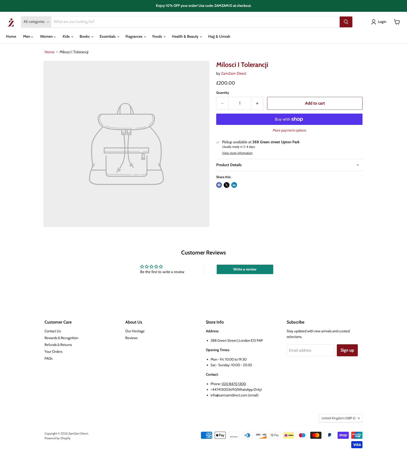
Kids (67, 36)
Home (11, 36)
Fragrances (134, 36)
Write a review (244, 269)
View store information (237, 153)
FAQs (49, 358)
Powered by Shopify (58, 438)
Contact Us (53, 331)
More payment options (289, 130)
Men (27, 36)
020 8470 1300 (234, 384)
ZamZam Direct (233, 73)
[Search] (346, 21)
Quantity (222, 92)
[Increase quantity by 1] (257, 103)
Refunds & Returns (58, 345)
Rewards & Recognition (61, 338)
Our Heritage (135, 331)
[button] (379, 22)
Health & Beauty (185, 36)
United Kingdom (338, 418)
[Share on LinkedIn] (234, 185)
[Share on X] (226, 185)
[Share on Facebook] (219, 185)
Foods (157, 36)
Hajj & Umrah (219, 36)
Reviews (131, 338)
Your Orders (53, 351)
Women (47, 36)
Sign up (347, 350)
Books (85, 36)
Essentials (108, 36)
